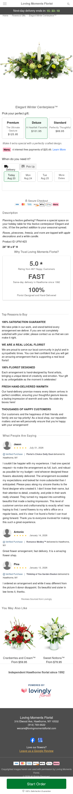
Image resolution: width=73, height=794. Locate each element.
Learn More (59, 149)
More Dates (61, 176)
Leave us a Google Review (36, 751)
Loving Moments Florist (37, 3)
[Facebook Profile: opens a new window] (32, 740)
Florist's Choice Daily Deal (39, 454)
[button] (65, 786)
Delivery (10, 169)
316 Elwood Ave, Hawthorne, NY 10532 (36, 721)
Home (5, 15)
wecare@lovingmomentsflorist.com (36, 728)
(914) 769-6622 (36, 724)
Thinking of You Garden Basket (41, 574)
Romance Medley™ (36, 541)
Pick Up (30, 166)
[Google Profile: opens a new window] (40, 740)
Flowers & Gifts (19, 15)
